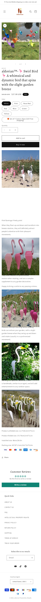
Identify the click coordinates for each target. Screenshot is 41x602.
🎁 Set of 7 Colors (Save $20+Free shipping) (20, 119)
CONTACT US (9, 507)
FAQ (6, 512)
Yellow (6, 114)
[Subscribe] (31, 557)
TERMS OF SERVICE (11, 538)
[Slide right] (25, 64)
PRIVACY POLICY (10, 523)
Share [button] (6, 457)
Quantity (4, 125)
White (6, 103)
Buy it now (20, 145)
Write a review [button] (20, 485)
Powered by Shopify (25, 598)
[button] (4, 11)
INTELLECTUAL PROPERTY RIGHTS (17, 517)
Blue (14, 109)
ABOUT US (8, 502)
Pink (16, 103)
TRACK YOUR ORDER (12, 543)
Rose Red (27, 103)
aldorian (16, 598)
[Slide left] (15, 64)
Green (24, 109)
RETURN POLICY (10, 528)
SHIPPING (8, 533)
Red (5, 109)
